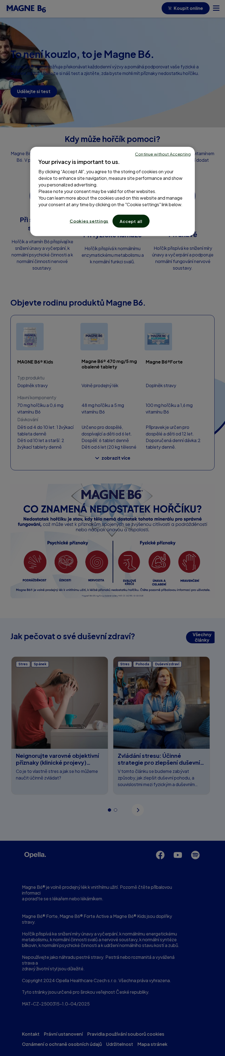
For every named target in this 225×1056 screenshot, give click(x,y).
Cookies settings (89, 221)
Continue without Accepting (163, 154)
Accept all (131, 221)
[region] (112, 191)
